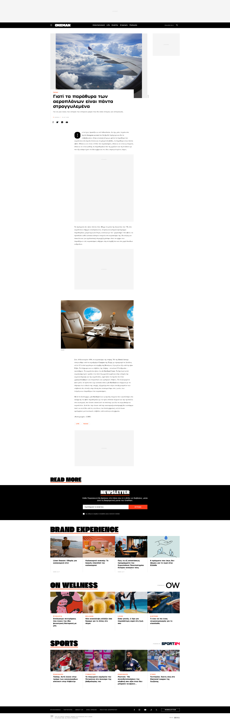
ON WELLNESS (74, 586)
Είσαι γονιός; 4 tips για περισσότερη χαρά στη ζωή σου (130, 621)
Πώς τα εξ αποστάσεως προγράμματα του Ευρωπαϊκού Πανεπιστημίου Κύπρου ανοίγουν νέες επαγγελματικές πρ (131, 565)
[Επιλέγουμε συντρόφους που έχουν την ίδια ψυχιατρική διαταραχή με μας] (66, 602)
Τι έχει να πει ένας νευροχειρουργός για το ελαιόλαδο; (161, 621)
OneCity (115, 25)
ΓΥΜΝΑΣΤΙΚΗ (90, 674)
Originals (124, 25)
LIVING (120, 616)
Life (108, 25)
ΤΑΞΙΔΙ (55, 92)
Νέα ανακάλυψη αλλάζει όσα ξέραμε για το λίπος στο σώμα (98, 621)
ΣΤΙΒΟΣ (153, 674)
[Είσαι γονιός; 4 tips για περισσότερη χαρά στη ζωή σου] (131, 602)
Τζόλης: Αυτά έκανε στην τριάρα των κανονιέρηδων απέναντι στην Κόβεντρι (65, 679)
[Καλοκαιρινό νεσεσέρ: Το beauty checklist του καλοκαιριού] (99, 547)
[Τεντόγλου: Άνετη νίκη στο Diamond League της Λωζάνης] (163, 660)
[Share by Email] (66, 122)
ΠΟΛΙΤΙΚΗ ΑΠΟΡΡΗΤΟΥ (108, 709)
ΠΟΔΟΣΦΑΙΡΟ (58, 674)
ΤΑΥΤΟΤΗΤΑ (68, 709)
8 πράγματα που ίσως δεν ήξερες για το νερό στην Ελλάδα (162, 563)
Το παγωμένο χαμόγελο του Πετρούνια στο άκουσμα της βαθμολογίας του (98, 679)
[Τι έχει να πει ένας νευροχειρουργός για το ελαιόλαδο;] (163, 602)
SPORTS (64, 644)
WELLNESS (89, 616)
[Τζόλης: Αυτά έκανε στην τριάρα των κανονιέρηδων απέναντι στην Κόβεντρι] (66, 660)
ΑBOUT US (79, 709)
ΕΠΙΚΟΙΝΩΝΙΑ (55, 709)
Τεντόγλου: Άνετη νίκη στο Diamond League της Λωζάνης (162, 679)
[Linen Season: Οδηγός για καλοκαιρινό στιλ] (66, 547)
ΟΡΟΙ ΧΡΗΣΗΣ (91, 709)
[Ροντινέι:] (131, 660)
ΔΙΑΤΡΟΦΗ (154, 616)
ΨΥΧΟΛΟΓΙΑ (57, 616)
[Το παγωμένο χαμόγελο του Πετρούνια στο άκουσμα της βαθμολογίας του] (99, 660)
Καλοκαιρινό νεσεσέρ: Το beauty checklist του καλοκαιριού (96, 563)
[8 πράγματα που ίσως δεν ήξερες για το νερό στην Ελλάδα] (163, 547)
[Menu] (51, 25)
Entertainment (99, 25)
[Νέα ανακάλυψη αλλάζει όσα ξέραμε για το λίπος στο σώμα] (99, 602)
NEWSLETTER (170, 709)
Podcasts (133, 25)
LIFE (77, 423)
